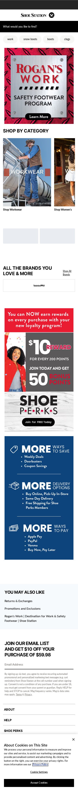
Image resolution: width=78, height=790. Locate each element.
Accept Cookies (39, 783)
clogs (67, 39)
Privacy (28, 694)
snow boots (30, 39)
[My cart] (73, 15)
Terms (19, 694)
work (10, 39)
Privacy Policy (40, 764)
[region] (39, 762)
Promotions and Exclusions (23, 608)
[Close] (73, 739)
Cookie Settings (39, 772)
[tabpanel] (39, 175)
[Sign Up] (69, 665)
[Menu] (6, 15)
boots (50, 39)
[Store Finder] (14, 15)
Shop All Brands (67, 273)
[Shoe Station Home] (37, 15)
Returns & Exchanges (18, 601)
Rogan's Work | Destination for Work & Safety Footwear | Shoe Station (35, 618)
